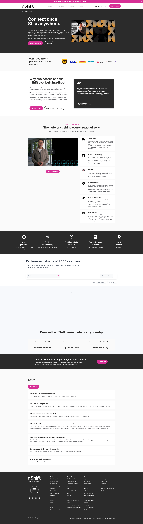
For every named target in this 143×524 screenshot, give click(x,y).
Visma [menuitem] (68, 498)
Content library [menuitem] (87, 481)
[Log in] (99, 6)
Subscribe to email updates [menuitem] (107, 488)
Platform (50, 6)
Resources (72, 6)
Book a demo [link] (33, 386)
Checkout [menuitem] (52, 498)
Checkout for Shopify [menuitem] (72, 486)
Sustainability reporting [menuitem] (55, 490)
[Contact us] (96, 6)
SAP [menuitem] (68, 493)
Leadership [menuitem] (103, 478)
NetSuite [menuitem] (69, 495)
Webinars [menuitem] (86, 490)
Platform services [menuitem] (54, 493)
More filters (108, 276)
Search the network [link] (35, 43)
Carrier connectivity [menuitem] (55, 486)
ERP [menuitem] (68, 488)
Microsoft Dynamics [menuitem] (72, 490)
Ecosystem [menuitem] (70, 477)
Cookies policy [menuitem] (87, 518)
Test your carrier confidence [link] (54, 108)
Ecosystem (61, 6)
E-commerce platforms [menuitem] (72, 483)
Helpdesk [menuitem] (86, 509)
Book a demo (115, 6)
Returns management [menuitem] (89, 507)
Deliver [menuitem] (52, 500)
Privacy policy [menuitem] (79, 518)
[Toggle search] (102, 6)
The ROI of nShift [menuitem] (54, 481)
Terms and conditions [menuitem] (110, 518)
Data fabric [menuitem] (53, 488)
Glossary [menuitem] (86, 488)
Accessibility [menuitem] (72, 518)
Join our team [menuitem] (104, 481)
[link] (42, 342)
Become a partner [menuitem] (71, 481)
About (82, 6)
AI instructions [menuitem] (104, 490)
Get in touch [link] (102, 361)
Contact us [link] (49, 43)
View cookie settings (98, 518)
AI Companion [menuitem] (53, 483)
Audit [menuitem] (51, 507)
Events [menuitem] (85, 486)
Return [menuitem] (51, 505)
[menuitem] (55, 478)
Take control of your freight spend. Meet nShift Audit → (70, 1)
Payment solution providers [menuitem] (73, 505)
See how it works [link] (36, 108)
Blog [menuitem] (85, 478)
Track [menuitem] (51, 502)
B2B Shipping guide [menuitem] (88, 505)
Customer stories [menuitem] (88, 483)
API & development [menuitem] (88, 493)
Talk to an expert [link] (53, 171)
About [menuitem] (102, 477)
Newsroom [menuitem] (103, 483)
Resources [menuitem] (87, 477)
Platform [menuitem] (52, 477)
